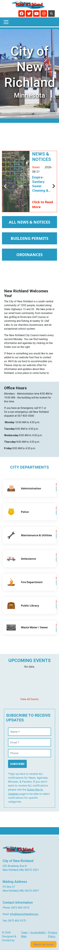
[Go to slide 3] (35, 116)
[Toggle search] (51, 13)
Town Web (24, 934)
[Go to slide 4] (41, 116)
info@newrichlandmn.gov (24, 914)
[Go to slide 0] (17, 116)
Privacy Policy (52, 934)
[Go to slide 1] (23, 116)
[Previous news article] (5, 186)
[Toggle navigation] (6, 22)
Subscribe (17, 764)
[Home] (28, 5)
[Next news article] (53, 186)
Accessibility (37, 932)
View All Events (29, 699)
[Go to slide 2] (29, 116)
